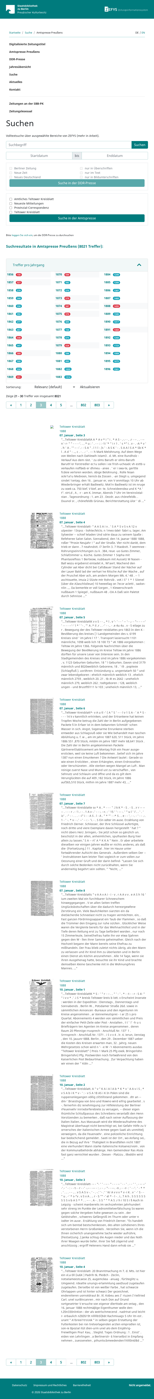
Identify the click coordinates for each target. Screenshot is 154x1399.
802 (83, 405)
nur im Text (92, 173)
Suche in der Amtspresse (77, 218)
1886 (107, 290)
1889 (107, 314)
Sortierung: (13, 387)
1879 (59, 345)
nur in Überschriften (98, 168)
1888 (107, 306)
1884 (107, 274)
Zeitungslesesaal (20, 111)
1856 (10, 274)
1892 (107, 337)
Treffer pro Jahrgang (28, 265)
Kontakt (14, 89)
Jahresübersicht (20, 67)
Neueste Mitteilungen (29, 203)
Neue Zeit (20, 173)
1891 (107, 329)
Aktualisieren (90, 387)
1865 (10, 345)
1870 (59, 274)
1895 (107, 361)
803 (97, 405)
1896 (107, 369)
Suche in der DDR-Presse (77, 183)
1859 (10, 298)
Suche (28, 32)
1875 (59, 314)
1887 (107, 298)
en (143, 32)
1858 (10, 290)
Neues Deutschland (27, 177)
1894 (107, 353)
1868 (10, 369)
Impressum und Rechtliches (50, 1385)
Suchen (139, 145)
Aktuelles (15, 82)
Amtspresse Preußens (24, 52)
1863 (10, 329)
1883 (59, 377)
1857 (10, 282)
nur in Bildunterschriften (102, 177)
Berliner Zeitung (25, 168)
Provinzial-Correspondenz (31, 208)
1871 (59, 282)
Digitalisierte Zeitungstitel (27, 44)
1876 (59, 321)
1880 (59, 353)
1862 (10, 321)
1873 (59, 298)
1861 (10, 314)
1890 (107, 321)
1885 (107, 282)
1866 (10, 353)
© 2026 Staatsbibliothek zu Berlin (51, 1392)
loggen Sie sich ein (22, 235)
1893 (107, 345)
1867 (10, 361)
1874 (59, 306)
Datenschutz (19, 1385)
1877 (59, 329)
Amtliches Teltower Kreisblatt (34, 199)
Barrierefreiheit (82, 1385)
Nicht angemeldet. (140, 1385)
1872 (59, 290)
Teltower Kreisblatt (27, 212)
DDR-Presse (17, 59)
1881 (59, 361)
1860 (10, 306)
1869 (10, 377)
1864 (10, 337)
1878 (59, 337)
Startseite (14, 32)
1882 (59, 369)
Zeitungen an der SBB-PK (26, 103)
